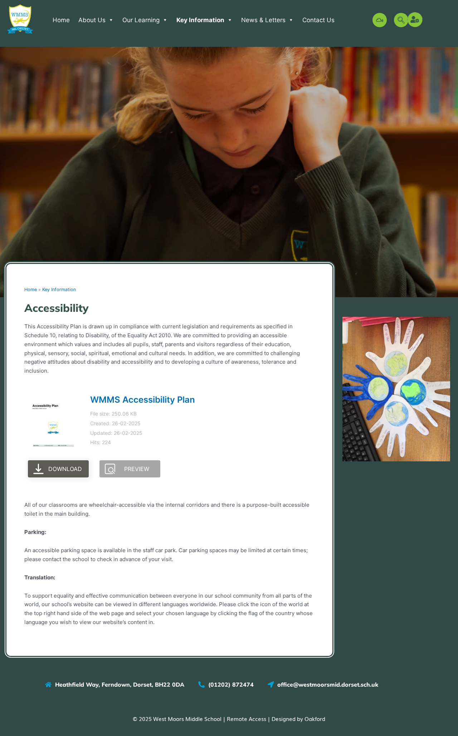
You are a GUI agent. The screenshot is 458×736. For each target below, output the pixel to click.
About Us (92, 20)
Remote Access (246, 718)
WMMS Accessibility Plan (142, 399)
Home (61, 20)
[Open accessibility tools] (415, 20)
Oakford (314, 718)
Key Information (200, 20)
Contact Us (318, 20)
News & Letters (263, 20)
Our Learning (141, 20)
